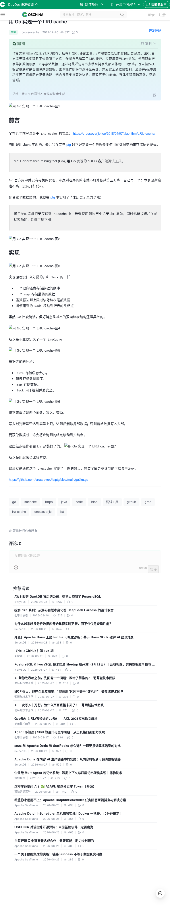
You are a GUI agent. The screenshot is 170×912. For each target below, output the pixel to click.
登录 (151, 14)
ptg (68, 144)
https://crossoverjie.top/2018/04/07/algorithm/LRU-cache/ (114, 133)
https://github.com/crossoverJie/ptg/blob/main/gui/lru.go (48, 479)
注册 (162, 14)
